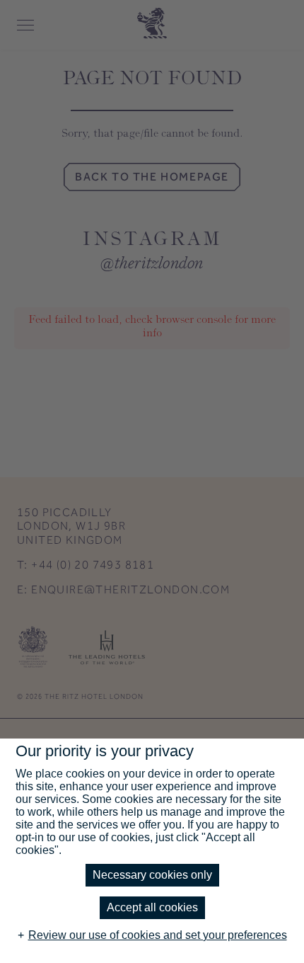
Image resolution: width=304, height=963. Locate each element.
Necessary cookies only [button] (152, 875)
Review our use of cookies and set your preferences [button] (157, 935)
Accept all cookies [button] (152, 907)
